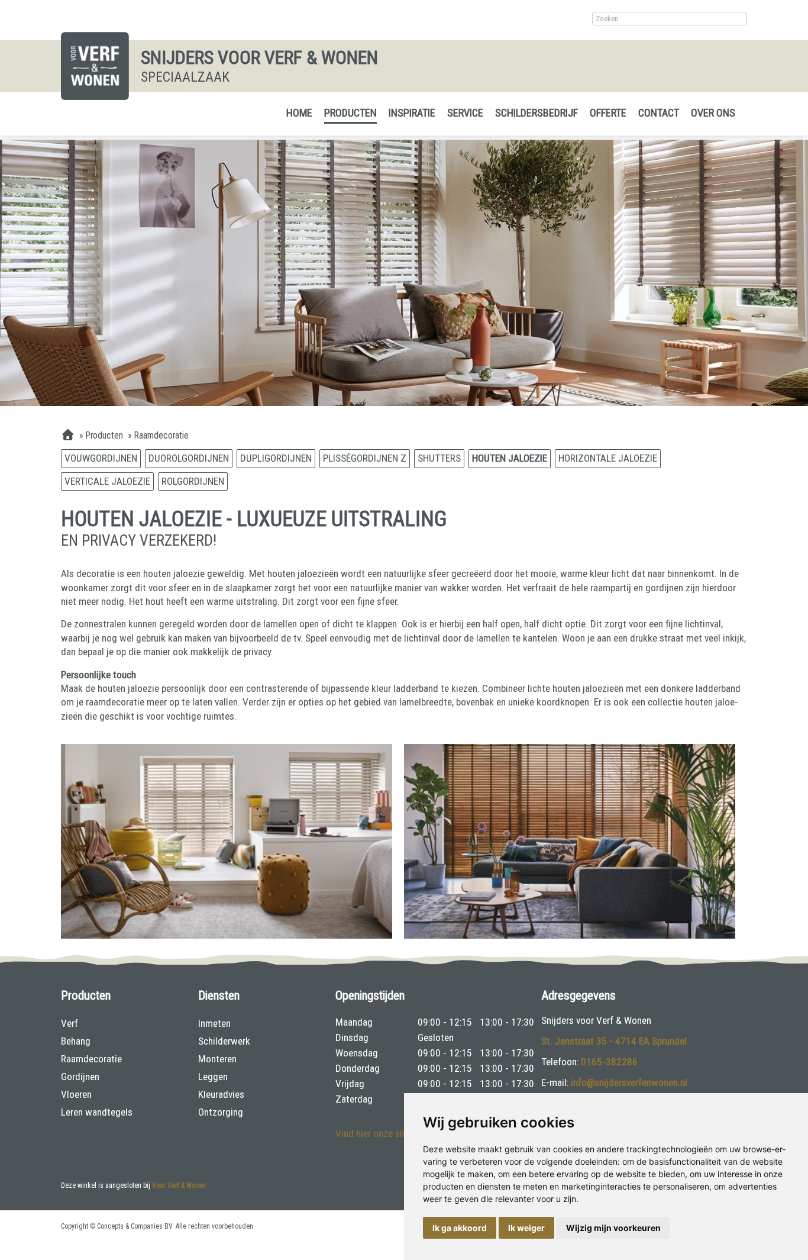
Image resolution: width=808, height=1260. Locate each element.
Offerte (608, 113)
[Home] (68, 435)
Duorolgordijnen (188, 458)
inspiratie (412, 113)
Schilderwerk (224, 1041)
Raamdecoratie (91, 1059)
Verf (69, 1023)
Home (299, 113)
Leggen (213, 1076)
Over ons (713, 113)
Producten (350, 113)
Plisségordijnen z (364, 458)
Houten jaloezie (509, 458)
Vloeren (76, 1094)
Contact (658, 113)
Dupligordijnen (276, 458)
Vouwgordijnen (100, 458)
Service (465, 113)
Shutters (439, 458)
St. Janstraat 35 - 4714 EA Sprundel (614, 1041)
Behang (76, 1041)
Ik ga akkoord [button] (459, 1228)
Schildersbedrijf (536, 113)
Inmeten (214, 1023)
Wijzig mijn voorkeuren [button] (613, 1228)
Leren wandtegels (96, 1112)
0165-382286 (609, 1062)
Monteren (217, 1059)
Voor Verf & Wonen (179, 1185)
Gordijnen (80, 1076)
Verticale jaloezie (107, 481)
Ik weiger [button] (526, 1228)
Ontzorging (220, 1112)
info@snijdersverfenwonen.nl (629, 1082)
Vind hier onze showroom (386, 1133)
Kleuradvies (221, 1094)
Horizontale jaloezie (607, 458)
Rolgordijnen (192, 481)
